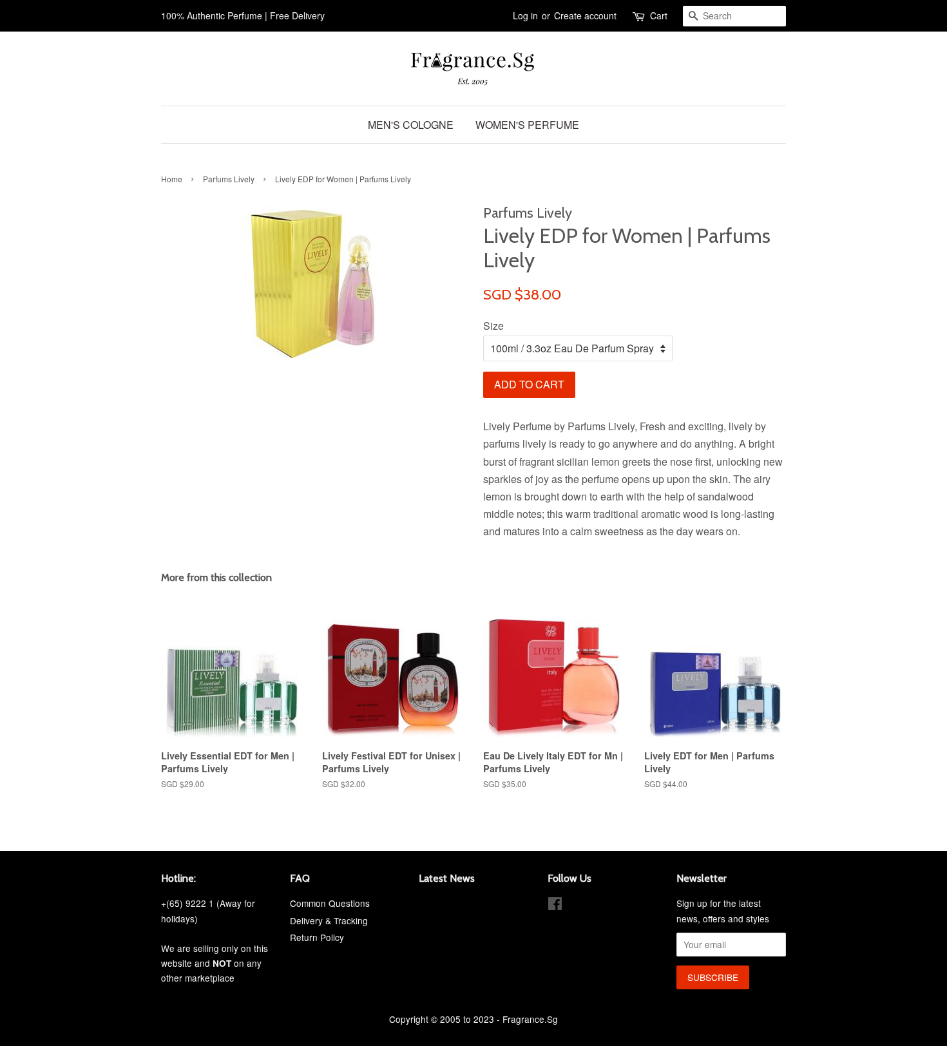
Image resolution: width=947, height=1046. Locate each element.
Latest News (447, 878)
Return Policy (317, 937)
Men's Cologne (411, 124)
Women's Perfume (527, 124)
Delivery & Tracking (329, 920)
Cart (658, 15)
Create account (585, 15)
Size (493, 325)
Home (171, 178)
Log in (525, 15)
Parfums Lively (228, 178)
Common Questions (330, 903)
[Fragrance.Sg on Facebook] (555, 905)
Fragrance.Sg (530, 1019)
